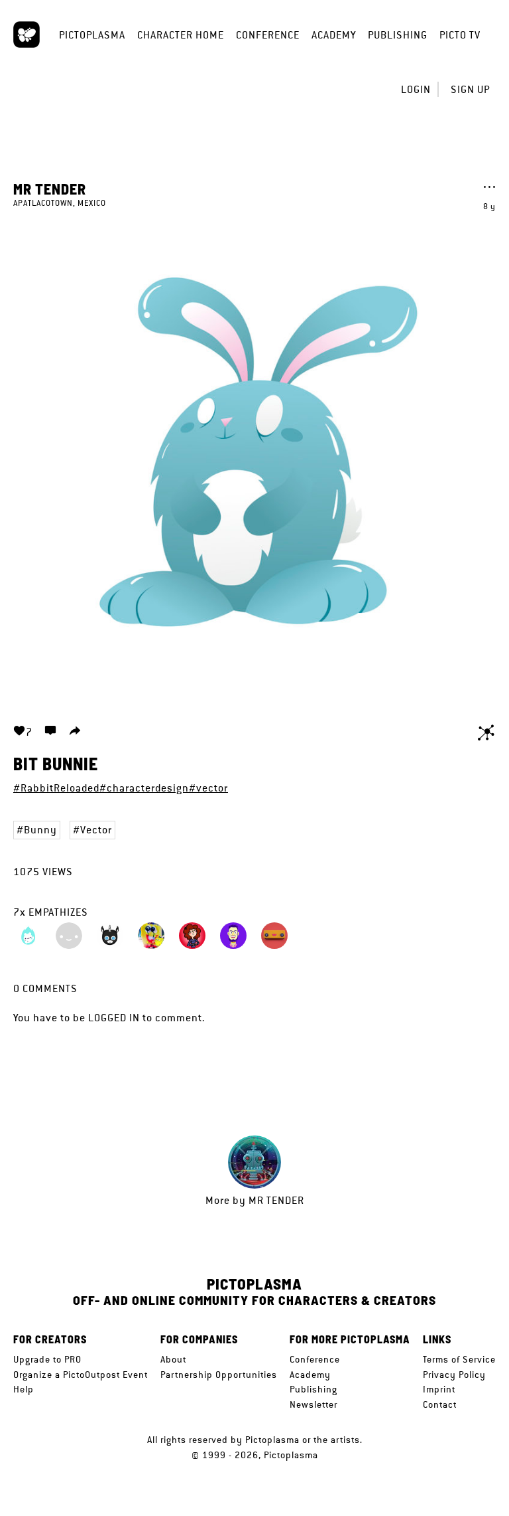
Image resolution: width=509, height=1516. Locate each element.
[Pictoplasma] (26, 34)
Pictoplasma (92, 35)
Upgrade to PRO (47, 1359)
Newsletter (313, 1404)
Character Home (180, 35)
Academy (333, 35)
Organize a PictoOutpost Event (80, 1375)
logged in (114, 1018)
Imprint (439, 1389)
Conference (268, 35)
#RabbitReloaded (56, 788)
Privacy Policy (454, 1375)
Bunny (40, 830)
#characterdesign (144, 788)
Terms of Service (459, 1359)
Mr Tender (49, 189)
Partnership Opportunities (218, 1375)
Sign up (470, 89)
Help (23, 1389)
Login (416, 89)
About (173, 1359)
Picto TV (460, 35)
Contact (440, 1404)
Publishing (397, 35)
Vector (96, 830)
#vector (208, 788)
